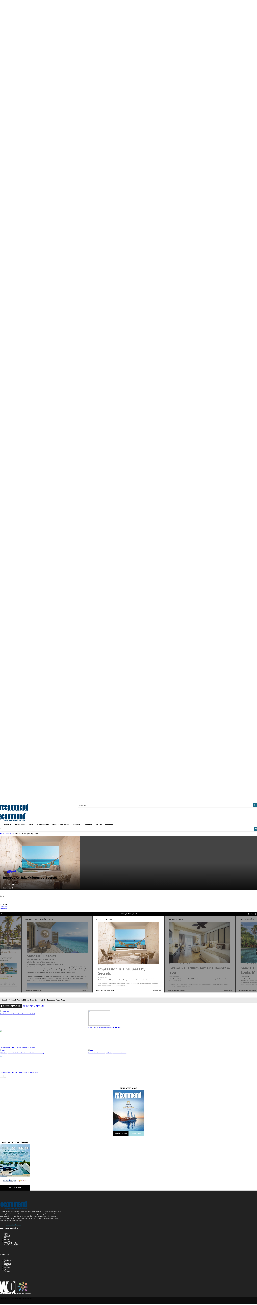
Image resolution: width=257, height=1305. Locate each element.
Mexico (9, 872)
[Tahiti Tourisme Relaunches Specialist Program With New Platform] (91, 1050)
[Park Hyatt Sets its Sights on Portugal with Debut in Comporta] (11, 1044)
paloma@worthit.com (13, 1225)
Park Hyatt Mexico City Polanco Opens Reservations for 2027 (17, 1014)
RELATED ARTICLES (10, 1006)
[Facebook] (3, 901)
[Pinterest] (17, 901)
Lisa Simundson (9, 884)
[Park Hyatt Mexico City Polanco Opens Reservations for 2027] (4, 1011)
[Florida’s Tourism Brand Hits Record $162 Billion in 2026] (99, 1025)
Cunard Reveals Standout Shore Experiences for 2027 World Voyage (19, 1072)
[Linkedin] (25, 901)
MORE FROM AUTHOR (33, 1006)
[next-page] (5, 1076)
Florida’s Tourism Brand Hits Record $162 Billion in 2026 (104, 1027)
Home (2, 833)
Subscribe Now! (136, 1134)
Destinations (9, 833)
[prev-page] (1, 1076)
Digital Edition (121, 1134)
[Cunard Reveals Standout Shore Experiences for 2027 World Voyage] (11, 1070)
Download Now (15, 1188)
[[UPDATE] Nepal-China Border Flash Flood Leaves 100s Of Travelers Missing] (2, 1050)
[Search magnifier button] (255, 805)
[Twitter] (10, 901)
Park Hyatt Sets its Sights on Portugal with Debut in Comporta (17, 1047)
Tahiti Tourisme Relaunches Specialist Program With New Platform (107, 1053)
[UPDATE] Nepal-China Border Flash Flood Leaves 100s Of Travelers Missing (22, 1053)
